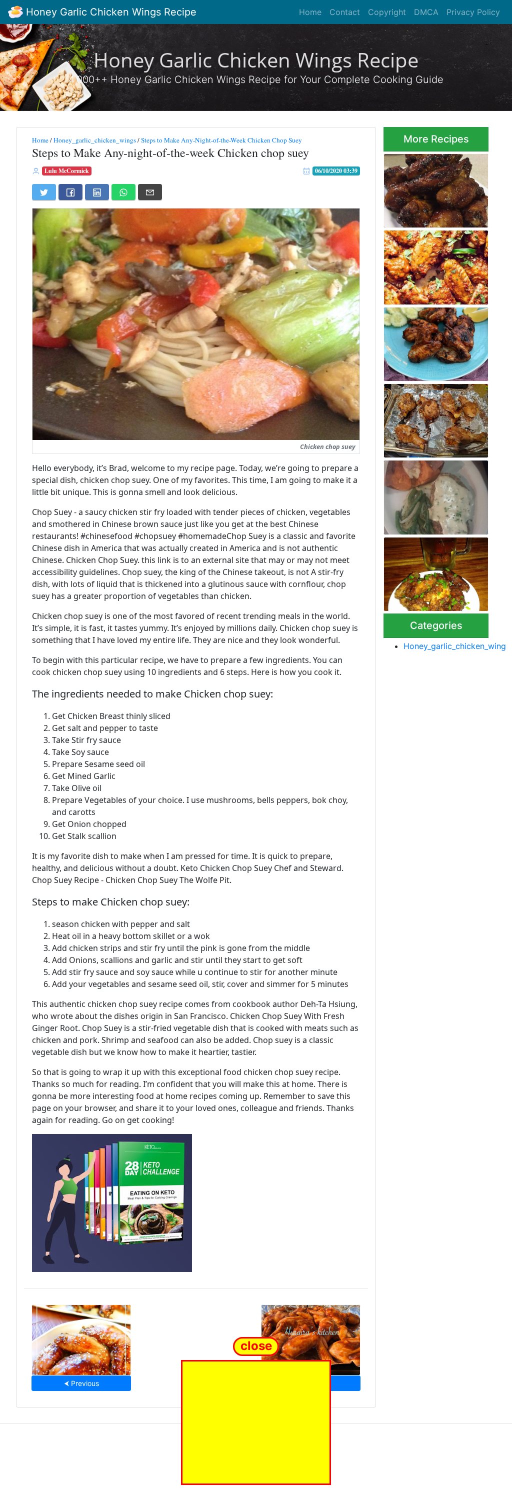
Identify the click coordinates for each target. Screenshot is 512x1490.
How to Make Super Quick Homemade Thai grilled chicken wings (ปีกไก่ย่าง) (434, 341)
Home (310, 12)
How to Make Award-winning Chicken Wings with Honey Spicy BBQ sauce (435, 187)
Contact (345, 12)
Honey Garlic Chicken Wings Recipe (109, 12)
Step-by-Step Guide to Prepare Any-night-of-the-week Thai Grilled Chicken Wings (434, 418)
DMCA (426, 12)
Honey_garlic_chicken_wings (95, 140)
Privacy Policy (473, 12)
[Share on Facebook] (70, 192)
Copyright (387, 12)
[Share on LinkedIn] (97, 192)
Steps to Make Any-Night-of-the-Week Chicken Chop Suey (221, 140)
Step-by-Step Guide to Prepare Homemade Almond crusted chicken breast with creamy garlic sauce (434, 494)
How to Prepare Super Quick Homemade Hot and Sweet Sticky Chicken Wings (433, 264)
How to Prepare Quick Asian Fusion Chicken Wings (432, 571)
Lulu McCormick (66, 170)
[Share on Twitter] (44, 192)
